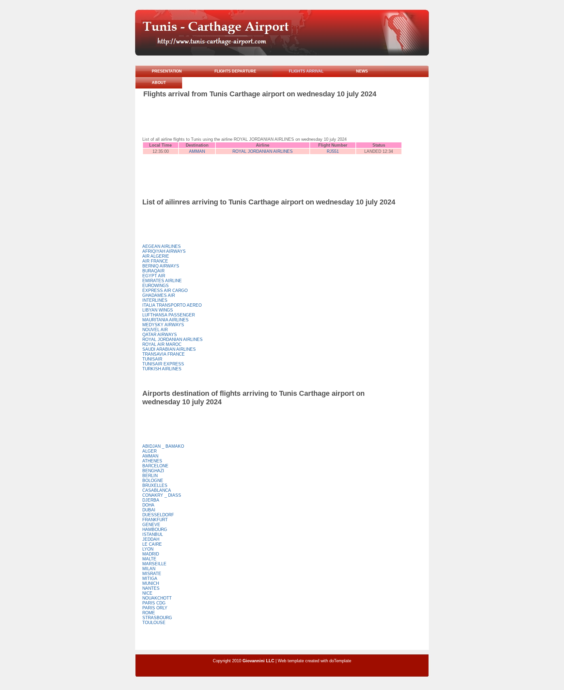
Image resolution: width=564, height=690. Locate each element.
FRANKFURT (155, 519)
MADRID (150, 554)
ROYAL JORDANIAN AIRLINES (262, 151)
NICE (147, 593)
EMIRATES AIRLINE (162, 280)
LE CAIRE (152, 544)
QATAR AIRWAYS (159, 334)
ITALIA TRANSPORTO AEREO (172, 305)
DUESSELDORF (158, 514)
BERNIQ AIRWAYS (160, 266)
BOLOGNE (152, 480)
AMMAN (197, 151)
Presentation (167, 71)
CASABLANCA (156, 490)
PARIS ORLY (154, 607)
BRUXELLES (154, 485)
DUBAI (148, 509)
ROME (148, 612)
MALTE (149, 558)
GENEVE (151, 524)
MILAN (148, 568)
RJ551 (333, 151)
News (362, 71)
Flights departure (235, 71)
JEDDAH (150, 539)
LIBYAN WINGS (157, 310)
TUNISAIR (152, 359)
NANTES (151, 588)
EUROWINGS (155, 285)
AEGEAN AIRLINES (161, 246)
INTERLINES (154, 300)
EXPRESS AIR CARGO (165, 290)
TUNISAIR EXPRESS (163, 363)
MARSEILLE (154, 563)
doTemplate (340, 660)
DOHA (148, 505)
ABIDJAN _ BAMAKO (163, 446)
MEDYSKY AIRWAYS (163, 324)
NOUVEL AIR (155, 329)
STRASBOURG (157, 617)
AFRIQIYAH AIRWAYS (164, 251)
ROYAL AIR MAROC (161, 344)
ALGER (149, 451)
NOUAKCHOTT (157, 598)
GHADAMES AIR (158, 295)
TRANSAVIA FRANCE (163, 354)
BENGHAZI (153, 470)
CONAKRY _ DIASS (161, 495)
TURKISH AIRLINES (161, 368)
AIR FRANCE (155, 261)
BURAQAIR (153, 270)
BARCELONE (155, 465)
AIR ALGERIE (155, 256)
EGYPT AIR (153, 275)
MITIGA (149, 578)
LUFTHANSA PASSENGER (168, 315)
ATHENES (152, 460)
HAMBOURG (154, 529)
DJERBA (150, 500)
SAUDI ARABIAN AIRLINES (169, 349)
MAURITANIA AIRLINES (165, 319)
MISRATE (151, 573)
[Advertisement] (262, 116)
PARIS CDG (153, 603)
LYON (147, 549)
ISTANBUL (152, 534)
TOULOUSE (153, 622)
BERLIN (150, 475)
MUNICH (150, 583)
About (159, 82)
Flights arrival (306, 71)
